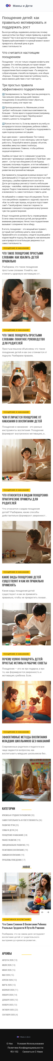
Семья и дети (10, 829)
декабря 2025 (10, 999)
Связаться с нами (32, 1051)
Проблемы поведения (13, 859)
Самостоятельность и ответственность (22, 820)
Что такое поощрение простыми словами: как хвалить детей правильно (22, 257)
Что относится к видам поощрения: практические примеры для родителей (25, 499)
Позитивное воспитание (15, 849)
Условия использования (30, 1043)
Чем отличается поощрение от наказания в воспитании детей (22, 419)
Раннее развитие (11, 839)
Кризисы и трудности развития (18, 815)
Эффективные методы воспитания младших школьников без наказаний (26, 739)
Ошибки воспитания (13, 854)
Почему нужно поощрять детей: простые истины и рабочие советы (24, 661)
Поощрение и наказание (16, 248)
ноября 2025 (9, 1004)
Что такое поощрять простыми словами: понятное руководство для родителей (23, 339)
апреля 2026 (9, 979)
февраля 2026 (10, 989)
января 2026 (9, 994)
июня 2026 (8, 969)
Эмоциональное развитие (15, 844)
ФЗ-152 (14, 1051)
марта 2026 (9, 984)
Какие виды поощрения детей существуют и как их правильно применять (23, 581)
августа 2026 (9, 959)
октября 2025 (10, 1009)
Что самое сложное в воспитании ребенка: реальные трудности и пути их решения (24, 926)
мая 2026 (8, 974)
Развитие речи (10, 825)
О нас (10, 1043)
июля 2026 (8, 964)
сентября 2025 (10, 1014)
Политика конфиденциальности (25, 1047)
